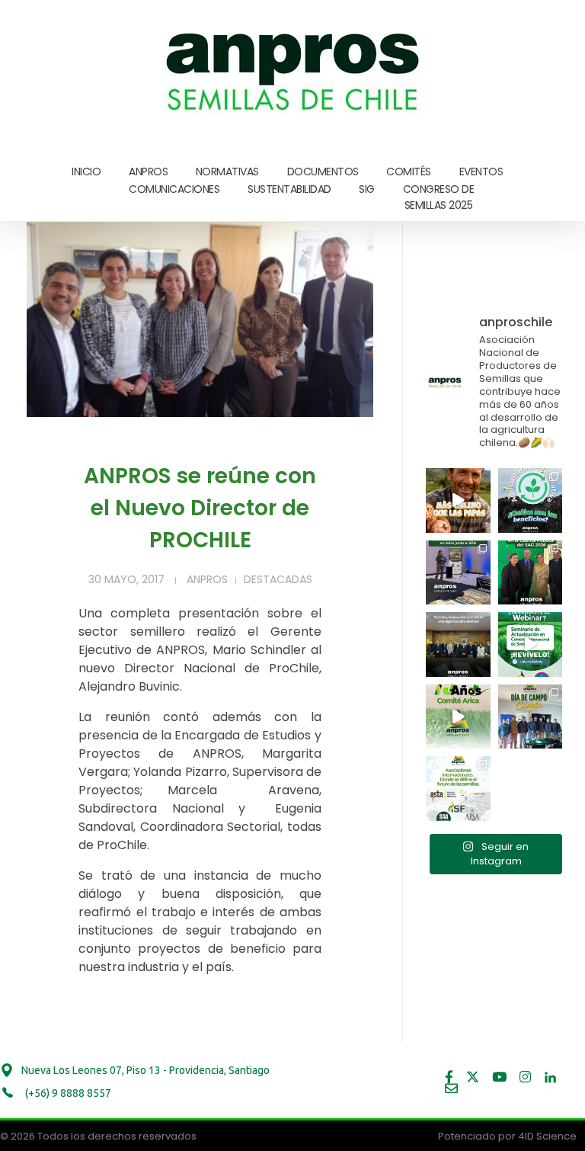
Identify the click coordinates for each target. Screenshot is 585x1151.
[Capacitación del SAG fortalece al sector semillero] (458, 572)
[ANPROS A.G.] (294, 68)
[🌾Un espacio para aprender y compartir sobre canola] (530, 717)
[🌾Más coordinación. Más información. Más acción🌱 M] (458, 644)
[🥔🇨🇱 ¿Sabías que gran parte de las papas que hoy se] (458, 500)
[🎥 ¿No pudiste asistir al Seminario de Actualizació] (530, 644)
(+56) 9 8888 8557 (67, 1093)
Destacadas (278, 579)
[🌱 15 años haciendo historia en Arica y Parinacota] (458, 717)
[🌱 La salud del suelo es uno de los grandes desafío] (530, 500)
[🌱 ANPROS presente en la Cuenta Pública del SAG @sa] (530, 572)
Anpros (207, 579)
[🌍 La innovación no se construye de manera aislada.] (458, 788)
